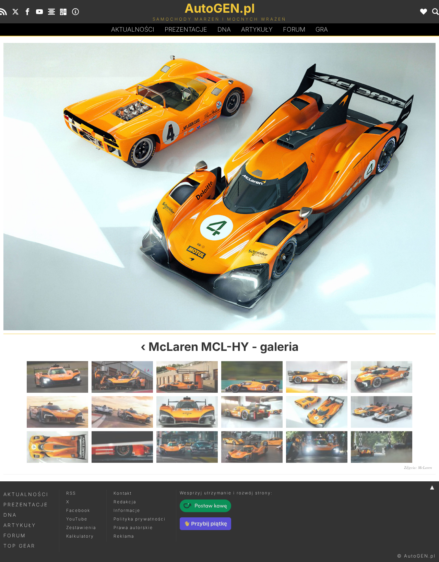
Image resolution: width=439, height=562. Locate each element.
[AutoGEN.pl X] (15, 11)
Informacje (127, 510)
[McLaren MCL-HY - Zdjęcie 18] (381, 447)
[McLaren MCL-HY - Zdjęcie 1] (57, 377)
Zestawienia (81, 527)
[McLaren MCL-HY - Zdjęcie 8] (122, 412)
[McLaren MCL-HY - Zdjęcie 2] (122, 377)
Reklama (124, 536)
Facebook (78, 510)
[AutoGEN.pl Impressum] (75, 11)
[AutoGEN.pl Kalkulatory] (63, 11)
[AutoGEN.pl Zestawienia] (51, 11)
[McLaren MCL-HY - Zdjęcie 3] (187, 377)
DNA (10, 515)
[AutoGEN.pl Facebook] (27, 11)
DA (224, 29)
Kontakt (123, 493)
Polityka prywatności (140, 518)
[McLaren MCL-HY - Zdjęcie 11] (316, 412)
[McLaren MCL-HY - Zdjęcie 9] (187, 412)
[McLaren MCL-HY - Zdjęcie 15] (187, 447)
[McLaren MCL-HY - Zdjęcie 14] (122, 447)
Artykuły (257, 29)
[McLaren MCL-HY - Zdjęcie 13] (57, 447)
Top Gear (19, 546)
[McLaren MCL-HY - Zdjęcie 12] (328, 186)
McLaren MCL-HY (199, 347)
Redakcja (125, 501)
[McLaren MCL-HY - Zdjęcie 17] (316, 447)
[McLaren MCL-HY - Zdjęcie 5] (316, 377)
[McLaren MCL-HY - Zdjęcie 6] (381, 377)
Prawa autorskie (133, 527)
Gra (322, 29)
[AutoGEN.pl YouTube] (39, 11)
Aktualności (132, 29)
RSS (71, 493)
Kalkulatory (80, 536)
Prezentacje (186, 29)
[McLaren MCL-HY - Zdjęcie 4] (252, 377)
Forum (294, 29)
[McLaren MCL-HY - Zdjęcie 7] (57, 412)
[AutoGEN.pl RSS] (3, 11)
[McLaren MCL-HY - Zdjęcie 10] (111, 186)
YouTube (76, 518)
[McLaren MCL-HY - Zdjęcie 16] (252, 447)
